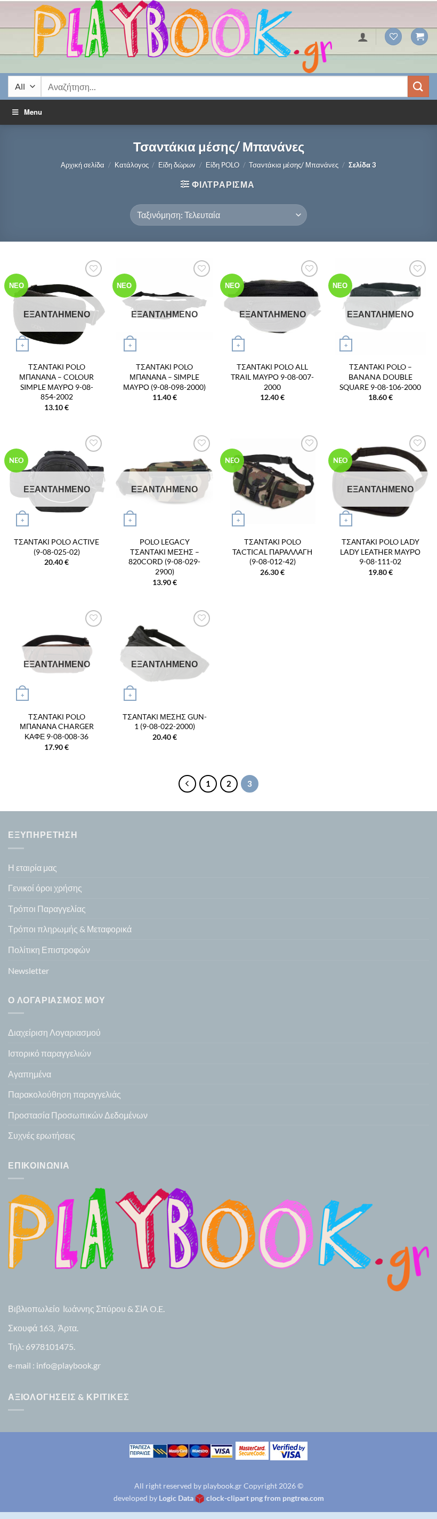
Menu (33, 112)
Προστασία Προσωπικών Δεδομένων (78, 1115)
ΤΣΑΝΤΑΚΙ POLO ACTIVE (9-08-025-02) (56, 546)
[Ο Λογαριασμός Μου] (363, 37)
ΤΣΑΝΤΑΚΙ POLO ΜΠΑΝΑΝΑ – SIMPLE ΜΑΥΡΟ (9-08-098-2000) (164, 376)
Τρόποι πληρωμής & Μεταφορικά (70, 929)
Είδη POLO (222, 165)
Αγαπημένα (29, 1074)
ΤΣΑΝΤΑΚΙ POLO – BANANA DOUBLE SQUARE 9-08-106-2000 (380, 376)
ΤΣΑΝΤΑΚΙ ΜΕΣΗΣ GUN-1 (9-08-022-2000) (165, 721)
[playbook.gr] (183, 36)
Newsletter (28, 970)
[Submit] (418, 86)
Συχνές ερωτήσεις (41, 1135)
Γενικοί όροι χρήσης (45, 888)
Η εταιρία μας (32, 867)
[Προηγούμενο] (188, 784)
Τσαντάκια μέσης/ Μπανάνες (293, 165)
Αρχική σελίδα (82, 165)
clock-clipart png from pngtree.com (265, 1497)
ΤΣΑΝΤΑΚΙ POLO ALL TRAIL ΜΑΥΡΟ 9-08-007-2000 (272, 376)
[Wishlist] (393, 36)
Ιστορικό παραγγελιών (49, 1053)
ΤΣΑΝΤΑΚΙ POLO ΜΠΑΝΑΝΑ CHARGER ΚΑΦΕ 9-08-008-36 (57, 726)
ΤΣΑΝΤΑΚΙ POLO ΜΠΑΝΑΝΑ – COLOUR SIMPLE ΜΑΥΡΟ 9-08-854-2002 (56, 381)
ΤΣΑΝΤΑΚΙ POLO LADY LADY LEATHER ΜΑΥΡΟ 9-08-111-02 (380, 551)
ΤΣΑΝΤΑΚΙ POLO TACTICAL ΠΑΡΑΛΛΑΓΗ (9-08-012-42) (272, 551)
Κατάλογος (132, 165)
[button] (419, 36)
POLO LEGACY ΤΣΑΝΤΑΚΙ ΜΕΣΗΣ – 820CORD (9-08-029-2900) (164, 556)
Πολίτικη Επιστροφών (49, 950)
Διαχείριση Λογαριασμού (54, 1032)
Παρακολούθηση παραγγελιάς (64, 1094)
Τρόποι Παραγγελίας (47, 909)
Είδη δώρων (177, 165)
